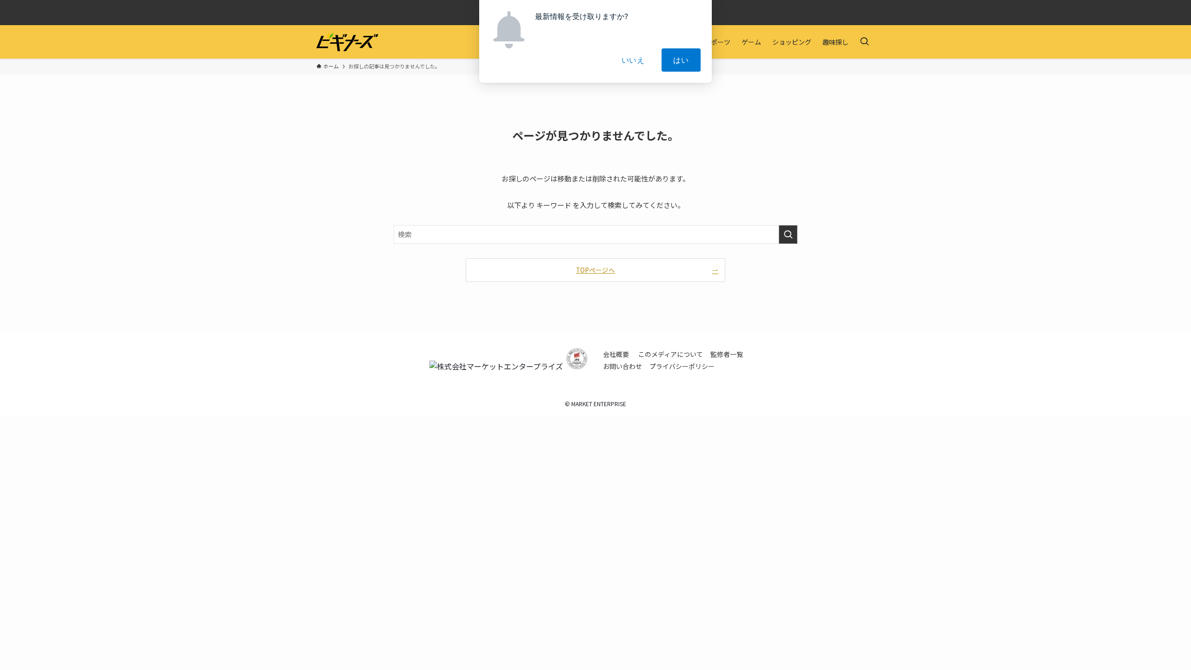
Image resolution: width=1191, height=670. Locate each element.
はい (681, 60)
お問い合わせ (622, 366)
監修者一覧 (726, 354)
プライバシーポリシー (682, 366)
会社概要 (616, 354)
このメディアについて (670, 354)
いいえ (633, 60)
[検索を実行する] (788, 234)
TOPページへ (595, 270)
